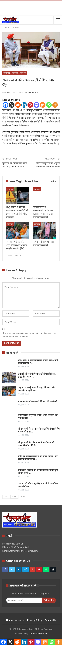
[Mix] (42, 105)
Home (9, 620)
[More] (55, 105)
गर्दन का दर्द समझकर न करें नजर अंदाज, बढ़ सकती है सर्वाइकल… (38, 458)
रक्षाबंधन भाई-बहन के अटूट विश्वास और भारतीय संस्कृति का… (36, 389)
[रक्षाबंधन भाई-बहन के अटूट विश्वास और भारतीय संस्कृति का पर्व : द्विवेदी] (17, 230)
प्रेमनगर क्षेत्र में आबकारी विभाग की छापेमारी (38, 401)
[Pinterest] (30, 105)
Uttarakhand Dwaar (38, 633)
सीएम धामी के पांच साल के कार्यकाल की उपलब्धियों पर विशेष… (36, 444)
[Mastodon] (36, 105)
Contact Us (50, 620)
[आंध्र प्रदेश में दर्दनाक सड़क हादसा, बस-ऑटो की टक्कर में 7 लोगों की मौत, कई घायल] (17, 195)
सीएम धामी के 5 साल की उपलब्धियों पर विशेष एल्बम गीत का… (39, 430)
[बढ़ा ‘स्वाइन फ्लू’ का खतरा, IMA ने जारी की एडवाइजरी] (9, 419)
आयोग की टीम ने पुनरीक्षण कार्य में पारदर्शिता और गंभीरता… (38, 485)
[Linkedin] (24, 105)
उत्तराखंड (6, 73)
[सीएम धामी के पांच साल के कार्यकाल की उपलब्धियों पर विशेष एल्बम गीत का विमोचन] (9, 446)
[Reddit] (18, 105)
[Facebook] (5, 105)
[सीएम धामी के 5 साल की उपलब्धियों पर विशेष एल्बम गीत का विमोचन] (9, 432)
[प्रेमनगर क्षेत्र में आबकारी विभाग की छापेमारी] (44, 230)
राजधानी (23, 73)
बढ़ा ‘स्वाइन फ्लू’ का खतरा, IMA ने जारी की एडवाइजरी (38, 416)
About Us (19, 620)
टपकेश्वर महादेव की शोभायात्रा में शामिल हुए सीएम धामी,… (38, 471)
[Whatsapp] (49, 105)
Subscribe (49, 600)
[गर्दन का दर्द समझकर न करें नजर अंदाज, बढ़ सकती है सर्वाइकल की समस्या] (9, 460)
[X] (11, 105)
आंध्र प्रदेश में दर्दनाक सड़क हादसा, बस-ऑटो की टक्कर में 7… (38, 361)
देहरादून (15, 73)
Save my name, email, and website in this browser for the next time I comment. (29, 335)
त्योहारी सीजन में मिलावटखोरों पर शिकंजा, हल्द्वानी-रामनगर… (37, 375)
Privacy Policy (34, 620)
